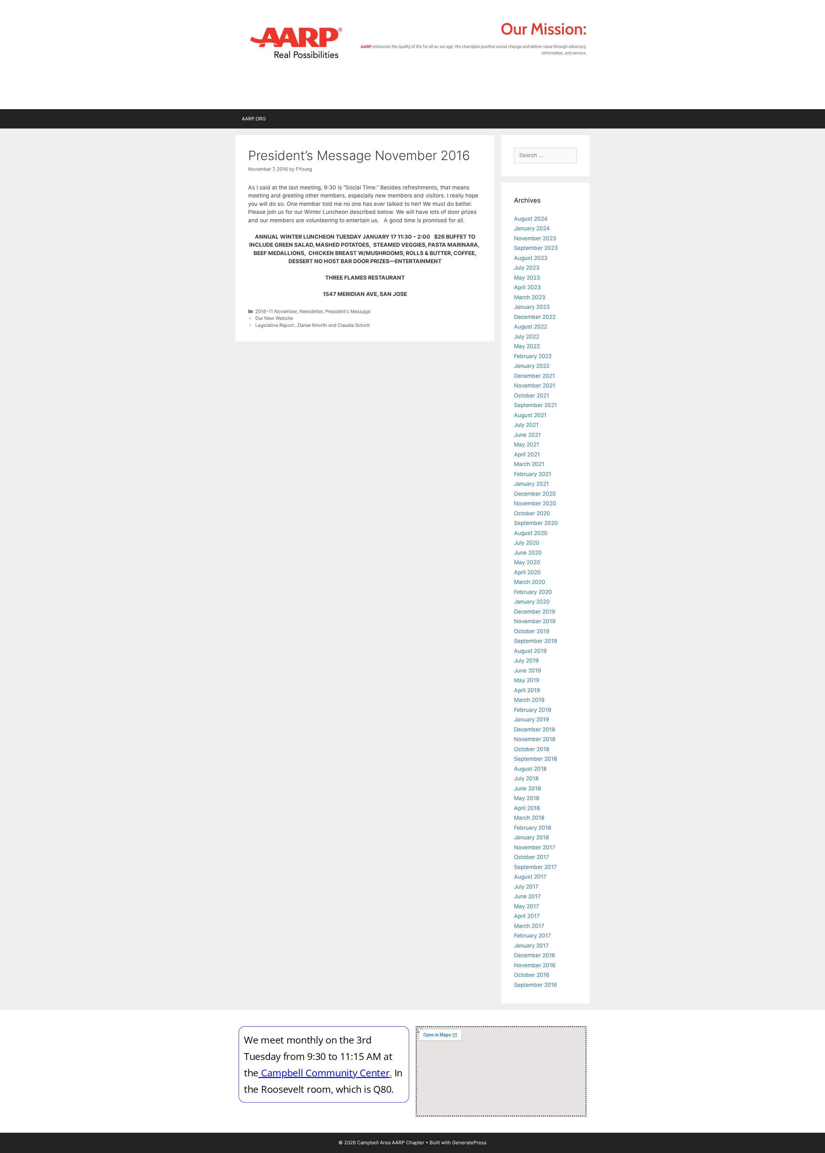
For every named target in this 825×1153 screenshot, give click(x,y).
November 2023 (535, 238)
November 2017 (534, 847)
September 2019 (535, 641)
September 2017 (535, 867)
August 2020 (531, 533)
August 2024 (531, 218)
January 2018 (531, 837)
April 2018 (527, 808)
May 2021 (526, 444)
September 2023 (536, 248)
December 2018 (534, 729)
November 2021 (534, 385)
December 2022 (535, 317)
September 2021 (535, 405)
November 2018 (534, 739)
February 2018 (532, 827)
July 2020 (526, 542)
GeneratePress (469, 1142)
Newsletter (311, 311)
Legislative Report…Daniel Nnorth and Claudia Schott (312, 325)
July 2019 (526, 660)
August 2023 (531, 258)
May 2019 (526, 680)
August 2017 (530, 876)
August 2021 (530, 415)
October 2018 (531, 749)
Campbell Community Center (325, 1072)
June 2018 (527, 788)
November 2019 (535, 621)
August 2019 (530, 651)
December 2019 (534, 611)
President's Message (347, 311)
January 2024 (532, 228)
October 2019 (531, 631)
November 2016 (535, 965)
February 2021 (532, 474)
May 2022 (527, 346)
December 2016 (534, 955)
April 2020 (527, 572)
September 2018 (535, 759)
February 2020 (533, 592)
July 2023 (526, 267)
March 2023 (529, 297)
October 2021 (531, 395)
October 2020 (532, 513)
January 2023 (532, 307)
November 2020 (535, 503)
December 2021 (534, 376)
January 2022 (531, 366)
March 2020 (529, 582)
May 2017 (526, 906)
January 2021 (531, 484)
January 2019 (531, 719)
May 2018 (526, 798)
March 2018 (529, 818)
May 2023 (527, 277)
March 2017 (529, 926)
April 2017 (527, 916)
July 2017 (526, 886)
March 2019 (529, 700)
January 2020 (532, 601)
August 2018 (530, 769)
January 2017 (531, 945)
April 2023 (527, 287)
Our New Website (274, 318)
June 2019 (527, 670)
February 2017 (532, 935)
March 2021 (529, 464)
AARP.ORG (254, 119)
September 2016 (535, 985)
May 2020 (527, 562)
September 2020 (536, 523)
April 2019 (527, 690)
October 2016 (531, 975)
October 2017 (531, 857)
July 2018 (526, 778)
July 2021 (526, 425)
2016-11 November (276, 311)
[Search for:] (545, 155)
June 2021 (527, 435)
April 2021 (527, 454)
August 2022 (530, 326)
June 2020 (528, 552)
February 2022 (533, 356)
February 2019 (532, 710)
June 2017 (527, 896)
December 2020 (535, 494)
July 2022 (526, 336)
